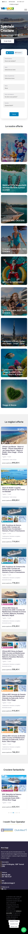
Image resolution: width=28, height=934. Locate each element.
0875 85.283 (6, 875)
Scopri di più (7, 41)
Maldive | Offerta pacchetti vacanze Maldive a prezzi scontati (14, 187)
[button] (8, 813)
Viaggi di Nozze (9, 405)
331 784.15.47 (7, 877)
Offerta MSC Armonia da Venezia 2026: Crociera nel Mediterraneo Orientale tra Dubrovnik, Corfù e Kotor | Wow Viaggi (14, 697)
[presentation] (19, 35)
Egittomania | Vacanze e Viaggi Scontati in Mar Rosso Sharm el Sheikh (13, 372)
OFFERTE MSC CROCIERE (13, 220)
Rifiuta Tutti (14, 926)
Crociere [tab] (10, 52)
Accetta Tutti (14, 924)
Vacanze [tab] (19, 52)
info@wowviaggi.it (8, 883)
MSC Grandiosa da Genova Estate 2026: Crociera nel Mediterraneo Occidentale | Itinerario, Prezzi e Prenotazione (13, 528)
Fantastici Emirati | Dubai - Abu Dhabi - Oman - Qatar (14, 342)
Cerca (14, 114)
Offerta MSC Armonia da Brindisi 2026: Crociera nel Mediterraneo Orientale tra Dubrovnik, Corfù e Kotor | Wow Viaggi (13, 738)
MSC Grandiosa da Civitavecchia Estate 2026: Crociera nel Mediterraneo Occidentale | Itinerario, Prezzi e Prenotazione (13, 569)
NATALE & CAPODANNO (13, 282)
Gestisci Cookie (14, 921)
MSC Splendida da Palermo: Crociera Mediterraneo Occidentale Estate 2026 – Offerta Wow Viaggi (12, 797)
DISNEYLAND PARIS (11, 159)
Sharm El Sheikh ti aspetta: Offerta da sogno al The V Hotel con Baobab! (13, 489)
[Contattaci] (23, 929)
